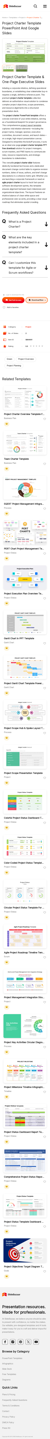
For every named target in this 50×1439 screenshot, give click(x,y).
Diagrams (6, 1379)
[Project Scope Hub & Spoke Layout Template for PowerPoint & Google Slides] (25, 712)
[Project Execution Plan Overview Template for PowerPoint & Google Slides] (25, 577)
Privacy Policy (8, 1417)
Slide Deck (7, 1369)
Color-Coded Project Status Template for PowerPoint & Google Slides (24, 863)
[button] (13, 51)
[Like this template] (44, 419)
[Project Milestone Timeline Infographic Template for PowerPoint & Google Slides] (25, 1071)
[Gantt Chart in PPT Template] (25, 622)
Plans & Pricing (8, 1394)
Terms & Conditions (10, 1405)
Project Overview (26, 359)
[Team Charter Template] (25, 443)
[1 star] (31, 346)
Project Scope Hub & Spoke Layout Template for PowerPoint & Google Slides (24, 728)
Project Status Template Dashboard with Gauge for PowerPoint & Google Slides (24, 1222)
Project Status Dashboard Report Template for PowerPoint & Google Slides (24, 1132)
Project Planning (14, 365)
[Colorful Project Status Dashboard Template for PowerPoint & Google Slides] (25, 802)
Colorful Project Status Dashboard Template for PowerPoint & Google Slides (24, 818)
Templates (13, 17)
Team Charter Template (16, 459)
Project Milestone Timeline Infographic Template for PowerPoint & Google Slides (24, 1087)
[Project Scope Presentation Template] (25, 757)
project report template (30, 125)
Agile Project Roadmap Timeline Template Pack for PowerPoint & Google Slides (24, 952)
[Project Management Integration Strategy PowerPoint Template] (25, 981)
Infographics (7, 1363)
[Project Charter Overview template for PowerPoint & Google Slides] (25, 398)
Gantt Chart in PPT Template (19, 638)
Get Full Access (15, 300)
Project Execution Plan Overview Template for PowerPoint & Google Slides (24, 593)
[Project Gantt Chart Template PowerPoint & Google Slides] (25, 667)
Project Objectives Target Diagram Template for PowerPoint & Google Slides (24, 1266)
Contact (5, 1411)
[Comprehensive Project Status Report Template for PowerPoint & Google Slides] (25, 1161)
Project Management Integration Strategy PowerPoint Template (24, 997)
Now (37, 300)
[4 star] (39, 346)
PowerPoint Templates (12, 1358)
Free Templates (9, 1374)
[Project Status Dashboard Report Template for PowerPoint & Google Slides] (25, 1116)
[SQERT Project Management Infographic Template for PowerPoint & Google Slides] (25, 488)
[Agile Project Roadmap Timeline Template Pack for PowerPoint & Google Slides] (25, 936)
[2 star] (34, 346)
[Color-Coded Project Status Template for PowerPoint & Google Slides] (25, 847)
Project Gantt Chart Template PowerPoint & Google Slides (24, 683)
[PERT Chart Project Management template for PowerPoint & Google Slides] (25, 532)
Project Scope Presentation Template (23, 773)
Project (22, 17)
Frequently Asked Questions (14, 1400)
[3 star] (36, 346)
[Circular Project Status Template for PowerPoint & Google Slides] (25, 891)
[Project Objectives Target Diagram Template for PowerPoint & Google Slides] (25, 1250)
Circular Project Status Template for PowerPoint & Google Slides (24, 907)
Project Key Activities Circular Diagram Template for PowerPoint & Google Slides (24, 1042)
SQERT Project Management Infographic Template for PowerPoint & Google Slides (24, 504)
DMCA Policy (8, 1422)
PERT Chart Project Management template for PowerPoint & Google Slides (24, 548)
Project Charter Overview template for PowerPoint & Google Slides (24, 414)
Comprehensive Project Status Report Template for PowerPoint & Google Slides (24, 1177)
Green (9, 359)
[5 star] (42, 346)
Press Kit (6, 1428)
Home (4, 17)
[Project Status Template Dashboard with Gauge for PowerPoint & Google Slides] (25, 1206)
